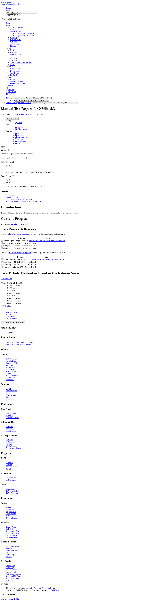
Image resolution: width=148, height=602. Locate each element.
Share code (10, 580)
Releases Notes (15, 40)
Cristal (12, 65)
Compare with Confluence (24, 33)
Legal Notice (10, 378)
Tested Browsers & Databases (21, 199)
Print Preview (22, 129)
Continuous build (12, 550)
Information (21, 141)
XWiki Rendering (12, 491)
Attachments (22, 137)
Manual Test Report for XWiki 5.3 (18, 103)
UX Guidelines (11, 535)
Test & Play (10, 568)
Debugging (10, 555)
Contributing (10, 566)
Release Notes (11, 367)
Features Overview (12, 418)
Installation (10, 429)
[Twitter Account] (14, 599)
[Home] (7, 98)
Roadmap (13, 38)
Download (9, 85)
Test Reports (10, 100)
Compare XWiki (16, 31)
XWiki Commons (12, 493)
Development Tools (13, 533)
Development (15, 71)
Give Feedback (11, 570)
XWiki (12, 50)
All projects (14, 58)
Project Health (11, 512)
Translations (14, 73)
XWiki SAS (54, 590)
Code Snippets (15, 54)
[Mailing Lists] (17, 599)
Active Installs (15, 44)
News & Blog (15, 29)
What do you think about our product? (19, 342)
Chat (7, 397)
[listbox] (74, 174)
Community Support (17, 81)
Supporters (9, 332)
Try (7, 88)
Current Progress (12, 197)
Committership (11, 514)
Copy (19, 123)
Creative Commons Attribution (38, 588)
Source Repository (12, 546)
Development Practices (14, 531)
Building (9, 548)
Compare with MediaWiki (24, 36)
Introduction (10, 195)
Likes (19, 143)
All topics (9, 416)
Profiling (9, 557)
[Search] (13, 12)
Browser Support (12, 518)
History (20, 139)
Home (8, 23)
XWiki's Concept (16, 27)
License (13, 46)
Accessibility (10, 380)
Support (8, 389)
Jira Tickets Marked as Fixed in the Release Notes (24, 202)
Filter (3, 158)
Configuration (11, 431)
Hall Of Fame (11, 516)
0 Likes (8, 306)
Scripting (9, 444)
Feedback (13, 75)
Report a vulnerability (13, 578)
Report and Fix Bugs (13, 576)
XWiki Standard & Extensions (21, 63)
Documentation (11, 391)
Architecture (10, 442)
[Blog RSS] (19, 599)
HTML (8, 182)
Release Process (11, 527)
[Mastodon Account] (7, 599)
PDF (7, 168)
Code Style (10, 529)
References (14, 42)
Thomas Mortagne (20, 114)
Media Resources (12, 375)
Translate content (12, 572)
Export (20, 127)
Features (9, 465)
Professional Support (17, 83)
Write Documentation (13, 574)
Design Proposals (12, 537)
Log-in (8, 10)
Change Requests (12, 318)
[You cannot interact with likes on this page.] (3, 306)
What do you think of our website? (18, 344)
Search (8, 12)
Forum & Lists (11, 395)
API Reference (11, 446)
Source (20, 133)
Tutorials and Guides (13, 448)
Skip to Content (6, 2)
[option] (76, 169)
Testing (8, 552)
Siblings (20, 135)
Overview (9, 463)
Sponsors (9, 399)
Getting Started (11, 414)
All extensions (11, 478)
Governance (10, 510)
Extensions (14, 52)
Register (9, 8)
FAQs (12, 79)
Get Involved (15, 69)
